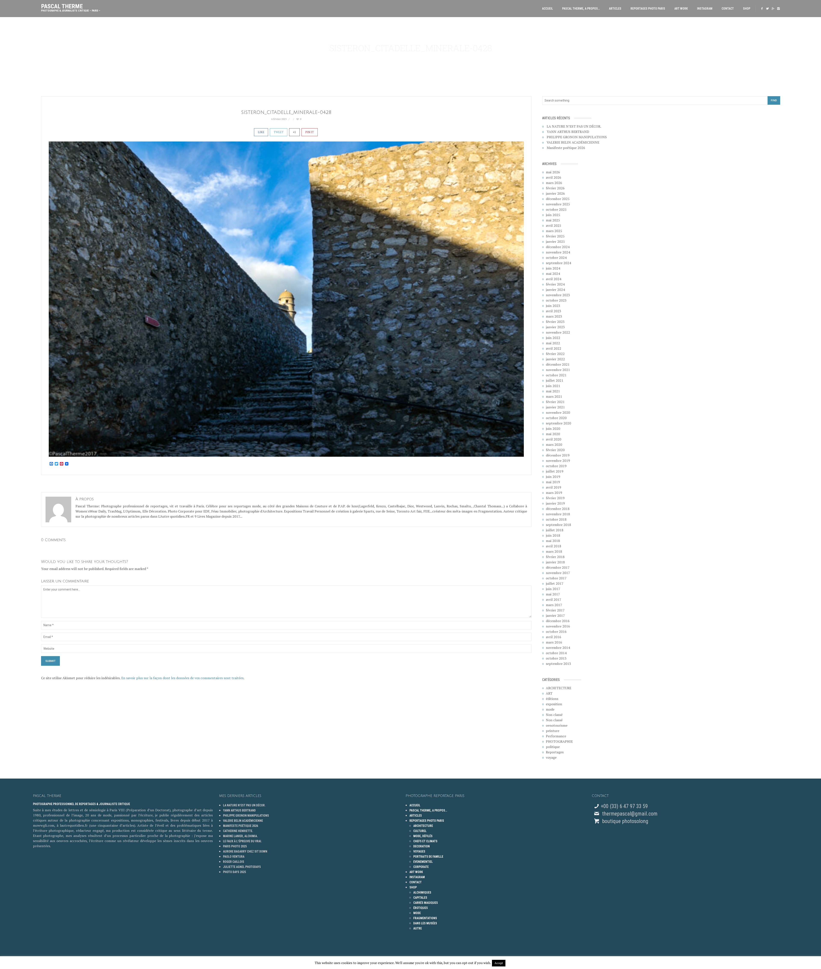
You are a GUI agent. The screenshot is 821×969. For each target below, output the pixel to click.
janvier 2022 (555, 359)
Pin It (309, 132)
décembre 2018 (558, 508)
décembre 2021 (558, 364)
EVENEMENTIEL (423, 861)
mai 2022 (553, 343)
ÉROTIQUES (420, 908)
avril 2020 (553, 439)
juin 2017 (553, 588)
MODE (417, 913)
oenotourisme (556, 725)
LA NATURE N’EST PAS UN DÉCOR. (574, 126)
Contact (728, 8)
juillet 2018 (554, 530)
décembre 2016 (558, 621)
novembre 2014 (558, 647)
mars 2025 (554, 230)
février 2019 (555, 498)
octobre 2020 (556, 417)
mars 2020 (554, 444)
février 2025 (555, 236)
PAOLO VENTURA (233, 856)
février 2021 (555, 401)
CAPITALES (420, 897)
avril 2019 (553, 487)
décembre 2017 (558, 567)
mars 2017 (554, 604)
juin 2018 (553, 535)
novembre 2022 (558, 332)
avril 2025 (553, 225)
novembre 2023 (558, 295)
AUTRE (417, 928)
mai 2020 (553, 433)
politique (553, 746)
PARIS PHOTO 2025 (235, 846)
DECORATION (421, 846)
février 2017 (555, 610)
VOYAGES (419, 851)
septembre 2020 (558, 423)
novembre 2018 (558, 514)
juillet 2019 (554, 471)
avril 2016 (553, 637)
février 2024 (555, 284)
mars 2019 (554, 492)
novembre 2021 (558, 369)
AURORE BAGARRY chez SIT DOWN (245, 851)
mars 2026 (554, 182)
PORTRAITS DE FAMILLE (428, 856)
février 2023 (555, 321)
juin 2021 (553, 385)
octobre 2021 (556, 375)
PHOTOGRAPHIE (559, 741)
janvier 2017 (555, 615)
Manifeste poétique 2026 (566, 147)
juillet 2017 (554, 583)
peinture (552, 730)
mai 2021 (553, 391)
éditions (552, 698)
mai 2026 (553, 172)
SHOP (746, 8)
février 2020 (555, 450)
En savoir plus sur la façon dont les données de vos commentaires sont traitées (182, 678)
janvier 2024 (555, 289)
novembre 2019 (558, 460)
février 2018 (555, 556)
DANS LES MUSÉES (425, 923)
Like (261, 132)
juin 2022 (553, 337)
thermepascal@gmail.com (629, 814)
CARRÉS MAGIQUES (425, 902)
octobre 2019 (556, 466)
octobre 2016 (556, 631)
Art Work (681, 8)
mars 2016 (554, 642)
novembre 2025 (558, 204)
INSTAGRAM (704, 8)
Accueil (547, 8)
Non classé (554, 714)
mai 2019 (553, 482)
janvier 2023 (555, 327)
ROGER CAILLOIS (233, 861)
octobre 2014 (556, 653)
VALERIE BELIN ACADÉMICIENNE (573, 142)
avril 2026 (553, 177)
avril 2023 (553, 311)
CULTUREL (420, 831)
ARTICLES (615, 8)
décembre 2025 (558, 198)
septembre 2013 (558, 663)
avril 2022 (553, 348)
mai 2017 (553, 594)
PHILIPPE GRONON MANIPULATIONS (577, 137)
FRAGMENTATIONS (425, 918)
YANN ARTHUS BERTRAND (568, 131)
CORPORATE (421, 867)
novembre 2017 (558, 572)
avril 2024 (553, 279)
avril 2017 (553, 599)
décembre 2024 (558, 246)
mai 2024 (553, 273)
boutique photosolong (624, 821)
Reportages (555, 752)
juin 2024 (553, 268)
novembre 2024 (558, 252)
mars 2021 (554, 396)
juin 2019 (553, 476)
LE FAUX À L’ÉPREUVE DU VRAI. (242, 841)
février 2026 (555, 188)
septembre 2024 (558, 263)
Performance (556, 736)
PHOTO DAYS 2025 (234, 872)
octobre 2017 (556, 578)
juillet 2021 (554, 380)
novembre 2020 (558, 412)
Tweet (279, 132)
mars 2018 (554, 551)
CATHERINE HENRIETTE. (238, 831)
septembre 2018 (558, 524)
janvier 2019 (555, 503)
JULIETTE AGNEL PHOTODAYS (242, 867)
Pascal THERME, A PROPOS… (581, 8)
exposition (554, 704)
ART (549, 693)
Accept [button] (499, 963)
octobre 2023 (556, 300)
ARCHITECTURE (558, 688)
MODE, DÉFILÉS (423, 836)
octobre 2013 (556, 658)
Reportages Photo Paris (648, 8)
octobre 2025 (556, 209)
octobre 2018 (556, 519)
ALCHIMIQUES (422, 892)
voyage (551, 757)
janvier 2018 (555, 562)
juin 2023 (553, 305)
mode (550, 709)
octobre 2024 (556, 257)
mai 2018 (553, 540)
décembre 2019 (558, 455)
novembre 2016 (558, 626)
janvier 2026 (555, 193)
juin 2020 (553, 428)
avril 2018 (553, 546)
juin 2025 (553, 214)
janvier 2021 (555, 407)
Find (774, 100)
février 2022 (555, 353)
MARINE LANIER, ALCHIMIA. (240, 836)
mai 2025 (553, 220)
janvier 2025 (555, 241)
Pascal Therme (70, 7)
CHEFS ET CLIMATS (425, 841)
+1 (294, 132)
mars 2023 (554, 316)
